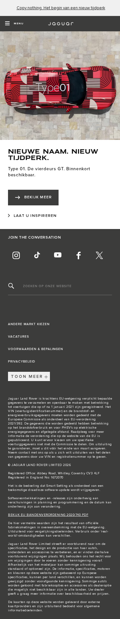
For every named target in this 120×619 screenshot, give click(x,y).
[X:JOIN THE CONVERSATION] (99, 255)
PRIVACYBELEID (21, 361)
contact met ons (31, 452)
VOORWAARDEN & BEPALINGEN (35, 349)
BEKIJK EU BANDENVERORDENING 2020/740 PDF (48, 514)
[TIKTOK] (37, 255)
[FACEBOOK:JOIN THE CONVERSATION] (78, 255)
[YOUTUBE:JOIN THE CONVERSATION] (58, 255)
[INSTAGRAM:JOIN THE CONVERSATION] (16, 255)
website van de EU (81, 436)
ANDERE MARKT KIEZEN (29, 324)
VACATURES (18, 337)
